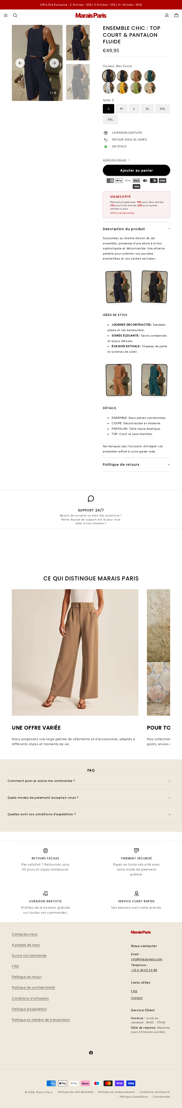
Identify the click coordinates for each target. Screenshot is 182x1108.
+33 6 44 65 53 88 (144, 970)
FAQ (15, 966)
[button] (15, 15)
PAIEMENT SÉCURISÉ (136, 858)
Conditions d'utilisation (30, 998)
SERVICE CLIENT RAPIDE (136, 901)
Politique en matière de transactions (41, 1020)
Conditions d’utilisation (155, 1092)
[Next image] (54, 63)
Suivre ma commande (29, 955)
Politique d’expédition (134, 1096)
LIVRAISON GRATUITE (45, 901)
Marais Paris (44, 1092)
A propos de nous (26, 945)
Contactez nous (24, 934)
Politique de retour (27, 977)
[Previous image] (20, 63)
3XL (110, 119)
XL (147, 108)
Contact (137, 997)
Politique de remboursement (116, 1092)
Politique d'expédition (29, 1009)
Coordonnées (161, 1096)
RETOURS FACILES (45, 858)
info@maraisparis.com (146, 959)
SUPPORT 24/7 (91, 510)
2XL (162, 108)
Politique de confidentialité (33, 987)
